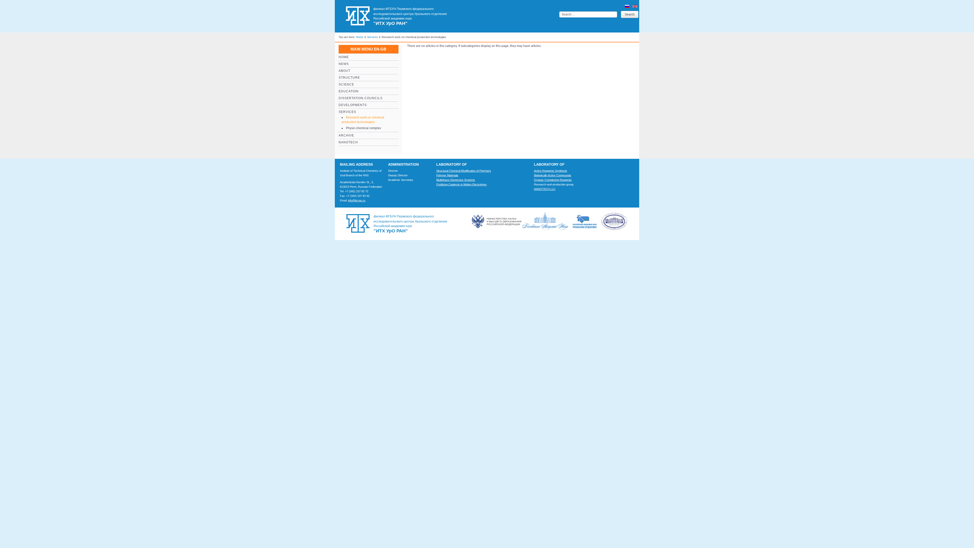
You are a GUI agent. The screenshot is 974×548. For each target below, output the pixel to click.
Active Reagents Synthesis (550, 170)
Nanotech (348, 142)
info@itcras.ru (356, 200)
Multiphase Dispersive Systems (455, 179)
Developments (353, 105)
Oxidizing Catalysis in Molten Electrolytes (461, 184)
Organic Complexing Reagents (553, 179)
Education (349, 91)
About (344, 71)
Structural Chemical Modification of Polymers (463, 170)
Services (372, 37)
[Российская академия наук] (547, 221)
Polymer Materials (447, 175)
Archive (346, 135)
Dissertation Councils (360, 98)
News (344, 64)
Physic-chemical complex (363, 128)
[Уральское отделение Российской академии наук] (600, 221)
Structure (349, 77)
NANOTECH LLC (544, 189)
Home (359, 37)
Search (630, 14)
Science (346, 84)
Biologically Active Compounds (552, 175)
